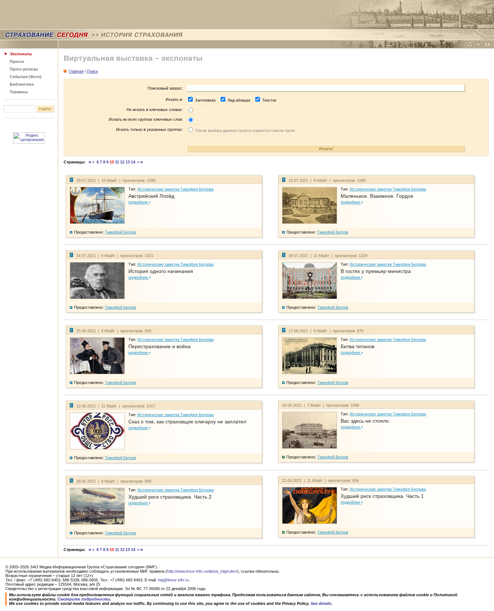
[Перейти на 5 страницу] (93, 162)
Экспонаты (21, 54)
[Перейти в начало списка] (90, 162)
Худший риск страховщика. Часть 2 (170, 497)
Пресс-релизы (24, 69)
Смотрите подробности (84, 599)
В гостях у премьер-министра (376, 271)
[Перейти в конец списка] (141, 162)
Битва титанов (357, 346)
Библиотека (22, 84)
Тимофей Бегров (120, 232)
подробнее (138, 202)
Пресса (17, 61)
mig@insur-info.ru (173, 580)
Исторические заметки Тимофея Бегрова (175, 189)
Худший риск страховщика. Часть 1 (382, 496)
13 (127, 162)
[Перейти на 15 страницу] (138, 162)
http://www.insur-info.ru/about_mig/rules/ (202, 571)
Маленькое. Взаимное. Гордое (377, 196)
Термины (19, 92)
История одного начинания (160, 271)
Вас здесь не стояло (365, 421)
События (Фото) (26, 76)
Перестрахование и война (159, 346)
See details (321, 603)
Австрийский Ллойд (151, 196)
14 (133, 162)
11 (117, 162)
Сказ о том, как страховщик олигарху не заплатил (187, 421)
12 (122, 162)
